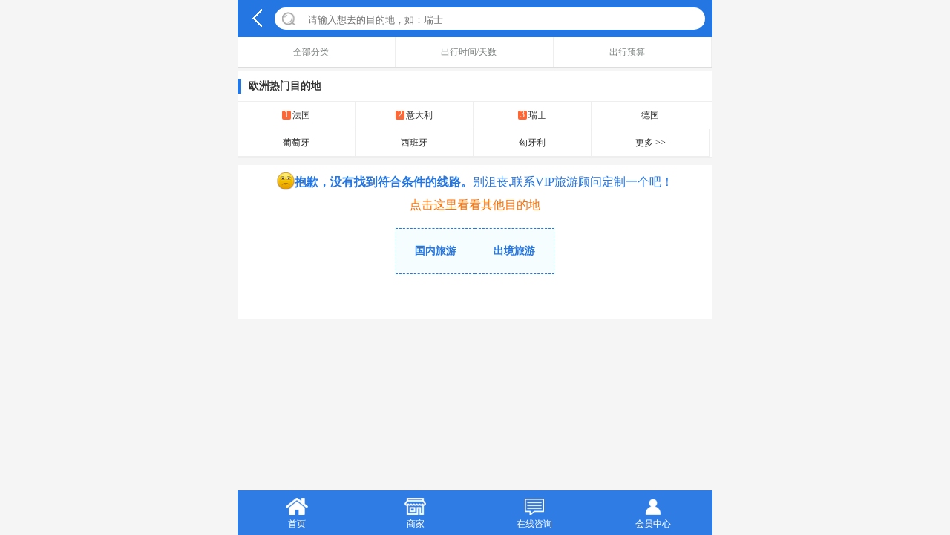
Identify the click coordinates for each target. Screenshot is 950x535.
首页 (297, 524)
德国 (650, 115)
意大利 (415, 114)
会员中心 (653, 524)
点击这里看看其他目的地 (475, 204)
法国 (297, 114)
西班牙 (414, 142)
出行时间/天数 (469, 52)
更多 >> (650, 142)
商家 (416, 524)
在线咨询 (534, 524)
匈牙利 (532, 142)
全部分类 (311, 52)
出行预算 (627, 52)
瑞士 (533, 114)
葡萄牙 (296, 142)
